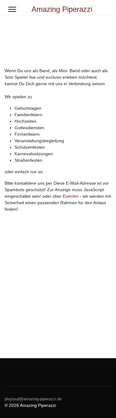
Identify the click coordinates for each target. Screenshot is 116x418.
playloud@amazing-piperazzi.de (33, 399)
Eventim (71, 196)
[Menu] (12, 9)
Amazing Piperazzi (62, 9)
